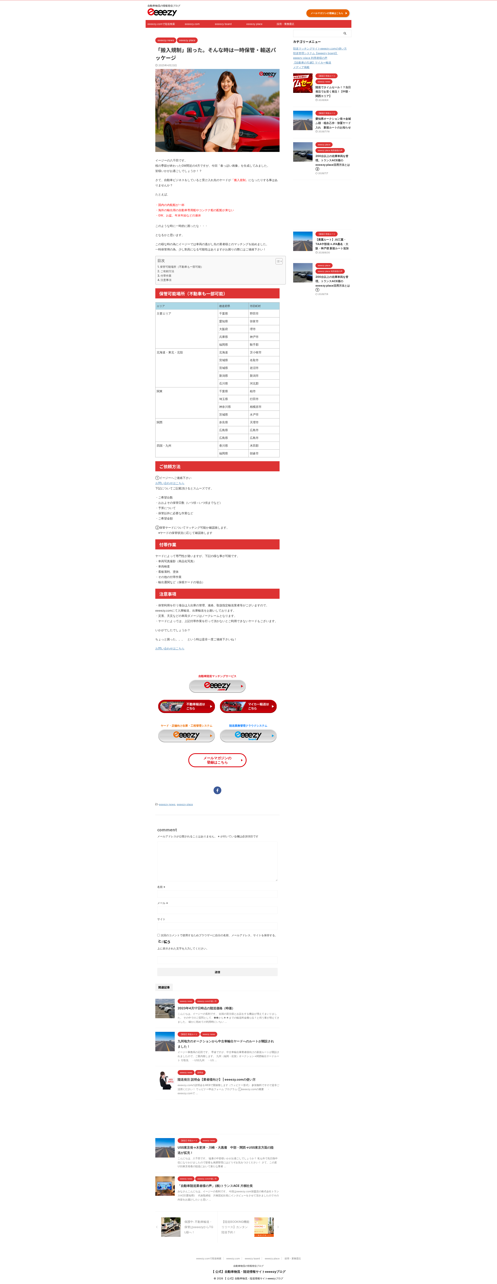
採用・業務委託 (285, 23)
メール (162, 903)
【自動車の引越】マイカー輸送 (312, 62)
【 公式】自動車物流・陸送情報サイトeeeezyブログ (248, 1272)
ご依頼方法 (167, 271)
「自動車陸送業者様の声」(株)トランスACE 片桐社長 (215, 1186)
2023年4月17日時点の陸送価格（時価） (206, 1008)
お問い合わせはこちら (169, 483)
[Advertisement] (217, 1117)
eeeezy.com (192, 23)
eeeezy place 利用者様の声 (310, 57)
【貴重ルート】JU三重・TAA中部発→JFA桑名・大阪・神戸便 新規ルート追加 (332, 244)
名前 (161, 886)
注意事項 (166, 280)
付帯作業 (166, 275)
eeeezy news (167, 804)
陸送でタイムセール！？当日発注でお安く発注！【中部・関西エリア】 (333, 91)
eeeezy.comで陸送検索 (161, 23)
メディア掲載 (301, 67)
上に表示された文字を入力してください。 (183, 948)
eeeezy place (254, 23)
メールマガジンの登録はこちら (327, 13)
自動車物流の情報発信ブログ (248, 1265)
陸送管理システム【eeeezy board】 (315, 53)
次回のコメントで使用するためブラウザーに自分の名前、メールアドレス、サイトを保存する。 (219, 935)
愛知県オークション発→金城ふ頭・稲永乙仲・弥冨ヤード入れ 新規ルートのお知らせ (333, 123)
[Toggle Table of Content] (277, 261)
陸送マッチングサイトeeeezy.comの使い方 (320, 48)
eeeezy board (223, 23)
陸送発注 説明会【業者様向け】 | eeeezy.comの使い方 (217, 1079)
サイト (161, 919)
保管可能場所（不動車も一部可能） (181, 266)
